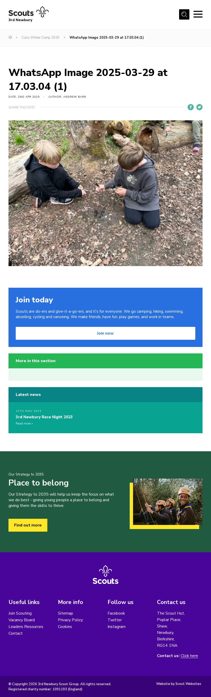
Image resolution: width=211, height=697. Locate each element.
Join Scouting (20, 613)
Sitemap (65, 613)
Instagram (117, 627)
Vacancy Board (21, 620)
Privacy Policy (70, 620)
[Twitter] (199, 107)
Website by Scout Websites (178, 684)
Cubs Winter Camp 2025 (40, 37)
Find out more (28, 525)
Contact (15, 633)
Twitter (115, 620)
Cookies (65, 627)
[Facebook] (191, 107)
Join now (105, 333)
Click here (189, 656)
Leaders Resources (25, 627)
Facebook (116, 613)
